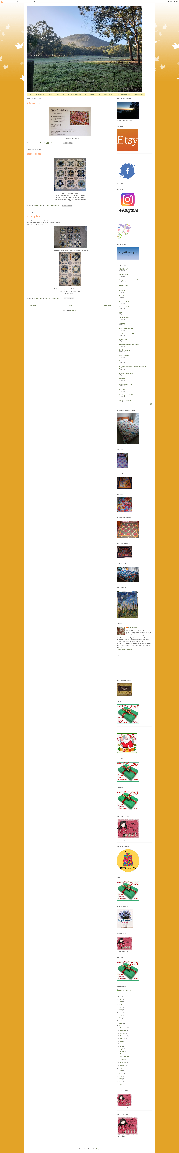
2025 (120, 999)
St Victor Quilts (124, 301)
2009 (120, 1081)
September (123, 1036)
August (122, 1038)
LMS (120, 312)
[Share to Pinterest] (72, 143)
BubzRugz (122, 290)
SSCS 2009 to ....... (95, 94)
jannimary (122, 378)
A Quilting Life (123, 269)
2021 (120, 1010)
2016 (120, 1023)
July (121, 1041)
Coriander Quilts (124, 307)
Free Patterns (40, 94)
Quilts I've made (138, 94)
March (122, 1051)
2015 (120, 1025)
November (123, 1030)
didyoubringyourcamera (126, 373)
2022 (120, 1007)
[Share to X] (68, 143)
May (121, 1046)
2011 (120, 1076)
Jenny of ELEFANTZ (125, 400)
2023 (120, 1004)
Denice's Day (123, 339)
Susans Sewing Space (126, 328)
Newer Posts (32, 305)
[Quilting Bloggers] (124, 990)
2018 (120, 1018)
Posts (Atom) (74, 310)
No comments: (55, 143)
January (123, 1065)
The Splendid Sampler (123, 94)
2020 (120, 1012)
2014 (120, 1068)
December (123, 1028)
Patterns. (50, 94)
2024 (120, 1002)
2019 (120, 1015)
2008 (120, 1084)
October (123, 1033)
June (122, 1043)
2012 (120, 1073)
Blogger (98, 1149)
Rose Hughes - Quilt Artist (127, 395)
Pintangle (122, 389)
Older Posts (107, 305)
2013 (120, 1071)
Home (31, 94)
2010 (120, 1079)
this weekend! (34, 103)
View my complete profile (124, 650)
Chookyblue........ (124, 350)
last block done (34, 153)
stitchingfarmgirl (124, 274)
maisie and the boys (125, 384)
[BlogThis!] (66, 143)
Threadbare (122, 296)
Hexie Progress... (108, 94)
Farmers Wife (60, 94)
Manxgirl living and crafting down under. (132, 280)
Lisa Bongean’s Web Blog (127, 334)
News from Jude (124, 355)
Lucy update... (34, 216)
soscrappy (122, 323)
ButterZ (121, 361)
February (123, 1062)
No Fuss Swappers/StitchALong (77, 94)
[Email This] (64, 143)
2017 (120, 1020)
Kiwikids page (123, 285)
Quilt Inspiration (124, 317)
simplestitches (132, 627)
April (121, 1049)
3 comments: (55, 205)
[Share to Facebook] (70, 143)
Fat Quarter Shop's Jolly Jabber (129, 344)
